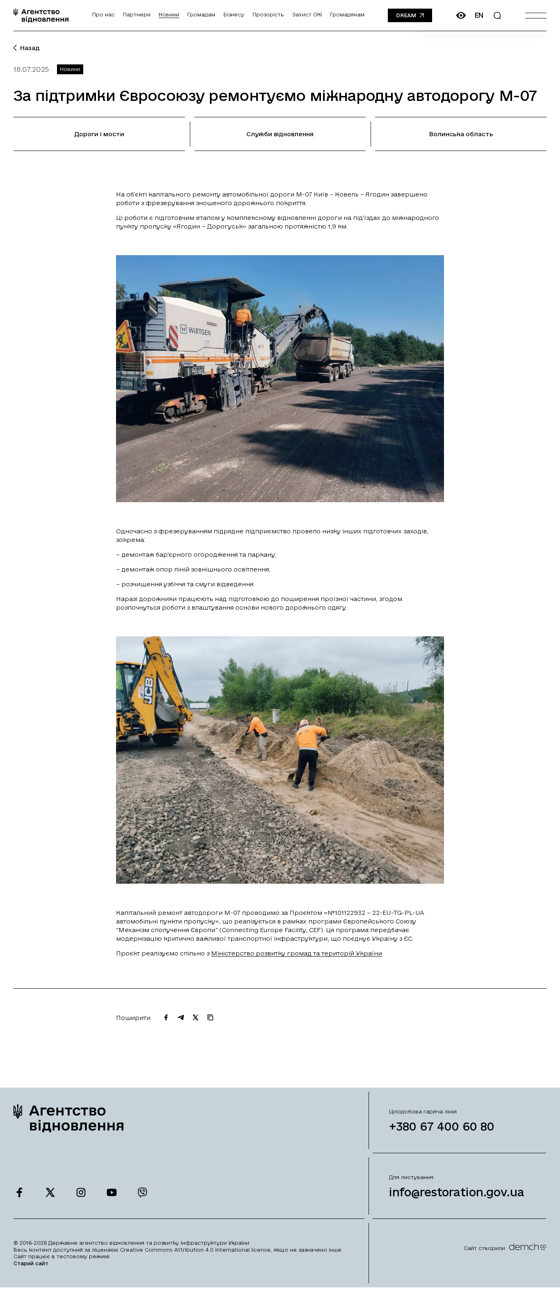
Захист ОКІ (307, 14)
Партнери (136, 14)
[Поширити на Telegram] (181, 1017)
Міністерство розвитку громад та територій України (296, 953)
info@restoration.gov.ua (456, 1192)
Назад (30, 47)
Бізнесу (233, 14)
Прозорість (268, 14)
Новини (169, 14)
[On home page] (41, 15)
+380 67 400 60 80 (441, 1126)
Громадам (201, 14)
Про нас (103, 14)
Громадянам (347, 14)
